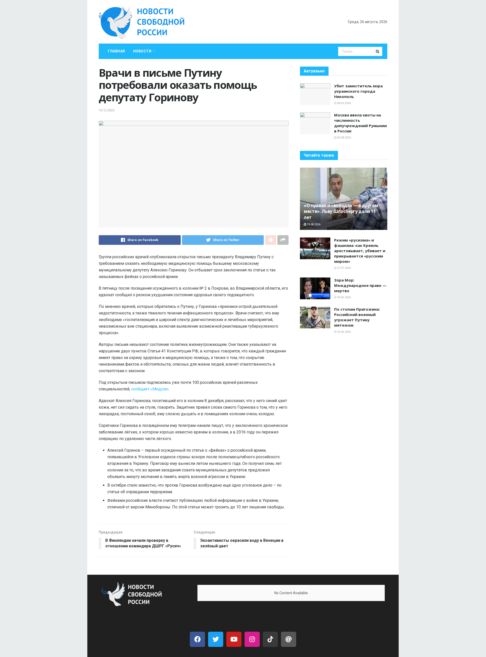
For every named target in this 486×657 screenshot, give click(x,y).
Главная (116, 51)
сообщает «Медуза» (150, 389)
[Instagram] (252, 639)
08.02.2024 (343, 103)
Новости (142, 51)
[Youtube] (233, 639)
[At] (288, 639)
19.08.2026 (313, 224)
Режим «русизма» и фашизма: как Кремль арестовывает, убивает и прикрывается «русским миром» (359, 250)
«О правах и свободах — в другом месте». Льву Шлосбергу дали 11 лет (341, 212)
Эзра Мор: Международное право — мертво (360, 285)
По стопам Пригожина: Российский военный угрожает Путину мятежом (357, 317)
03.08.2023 (343, 137)
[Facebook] (197, 639)
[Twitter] (215, 639)
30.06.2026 (343, 297)
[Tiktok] (270, 639)
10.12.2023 (106, 110)
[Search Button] (377, 51)
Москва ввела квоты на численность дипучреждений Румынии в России (360, 122)
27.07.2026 (343, 268)
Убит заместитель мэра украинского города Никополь (358, 91)
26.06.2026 (343, 331)
